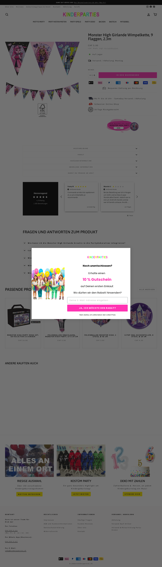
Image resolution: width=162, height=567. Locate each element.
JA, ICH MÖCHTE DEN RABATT (97, 308)
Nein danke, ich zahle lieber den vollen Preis (97, 314)
